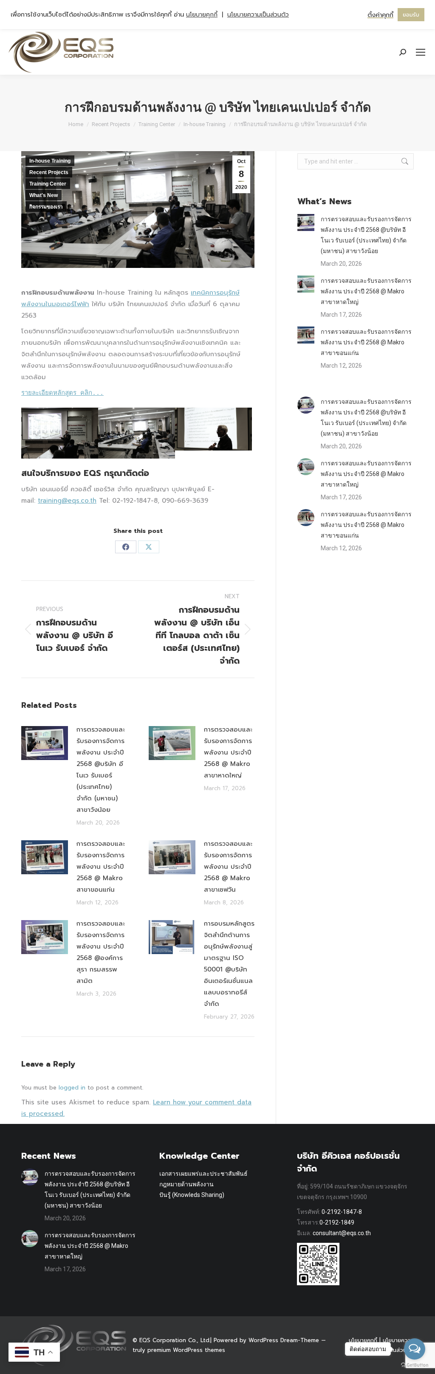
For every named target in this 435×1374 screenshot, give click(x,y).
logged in (72, 1088)
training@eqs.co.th (67, 500)
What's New (43, 195)
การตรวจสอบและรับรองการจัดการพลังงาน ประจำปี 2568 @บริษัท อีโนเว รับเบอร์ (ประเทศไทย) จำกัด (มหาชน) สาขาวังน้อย (100, 769)
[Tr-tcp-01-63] (59, 433)
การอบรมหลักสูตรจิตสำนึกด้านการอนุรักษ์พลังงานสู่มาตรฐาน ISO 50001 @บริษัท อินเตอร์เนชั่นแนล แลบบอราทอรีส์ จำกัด (229, 963)
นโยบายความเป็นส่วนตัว (258, 14)
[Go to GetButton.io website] (414, 1365)
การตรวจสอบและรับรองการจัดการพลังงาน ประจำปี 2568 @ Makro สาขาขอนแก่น (100, 866)
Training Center (47, 184)
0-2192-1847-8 (342, 1211)
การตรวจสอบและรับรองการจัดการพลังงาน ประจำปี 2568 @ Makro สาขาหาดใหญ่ (228, 752)
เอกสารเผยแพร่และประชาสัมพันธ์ (203, 1173)
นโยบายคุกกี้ (202, 14)
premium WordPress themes (186, 1350)
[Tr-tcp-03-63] (213, 429)
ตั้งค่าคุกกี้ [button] (380, 15)
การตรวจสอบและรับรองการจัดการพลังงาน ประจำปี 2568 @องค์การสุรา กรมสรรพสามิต (100, 952)
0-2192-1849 (336, 1222)
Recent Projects (48, 172)
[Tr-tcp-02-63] (136, 433)
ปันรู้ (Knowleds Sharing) (191, 1194)
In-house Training (50, 161)
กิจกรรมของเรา (46, 207)
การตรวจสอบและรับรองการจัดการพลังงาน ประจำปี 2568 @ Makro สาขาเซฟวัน (228, 866)
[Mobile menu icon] (421, 52)
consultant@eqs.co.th (342, 1233)
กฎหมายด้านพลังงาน (186, 1184)
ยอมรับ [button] (411, 15)
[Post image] (44, 743)
